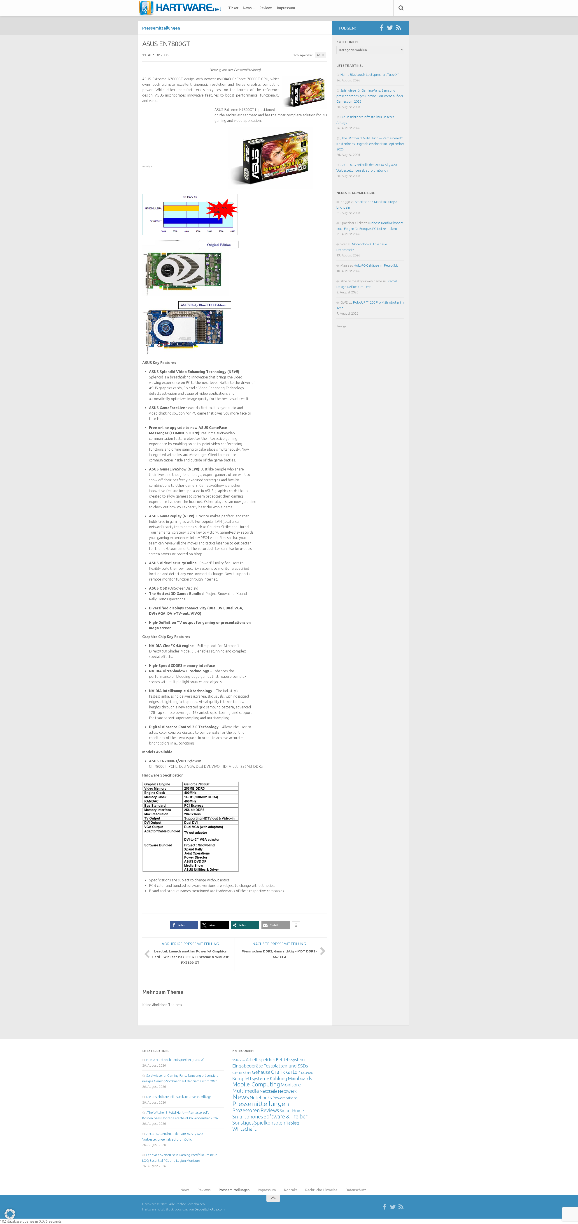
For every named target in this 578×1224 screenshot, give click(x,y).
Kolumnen (307, 1073)
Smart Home (292, 1110)
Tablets (293, 1123)
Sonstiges (243, 1122)
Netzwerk (287, 1091)
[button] (184, 925)
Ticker (233, 8)
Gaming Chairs (241, 1072)
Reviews (266, 8)
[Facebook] (381, 28)
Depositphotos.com (210, 1209)
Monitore (291, 1084)
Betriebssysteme (291, 1059)
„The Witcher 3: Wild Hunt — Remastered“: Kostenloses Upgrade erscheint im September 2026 (370, 143)
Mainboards (300, 1078)
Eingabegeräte (247, 1065)
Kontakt (290, 1190)
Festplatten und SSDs (285, 1065)
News (247, 8)
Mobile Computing (256, 1084)
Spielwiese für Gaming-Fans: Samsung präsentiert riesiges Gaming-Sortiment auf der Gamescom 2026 (369, 95)
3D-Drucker (238, 1060)
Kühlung (278, 1078)
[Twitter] (390, 28)
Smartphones (247, 1116)
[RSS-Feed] (398, 28)
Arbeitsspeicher (260, 1059)
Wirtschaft (244, 1129)
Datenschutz (355, 1190)
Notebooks (261, 1097)
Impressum (286, 8)
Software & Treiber (286, 1116)
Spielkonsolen (269, 1122)
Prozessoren (246, 1110)
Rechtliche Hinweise (321, 1190)
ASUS (320, 55)
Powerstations (285, 1098)
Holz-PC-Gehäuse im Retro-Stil (376, 265)
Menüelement (181, 8)
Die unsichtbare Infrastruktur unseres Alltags (179, 1097)
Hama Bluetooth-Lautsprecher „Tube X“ (369, 74)
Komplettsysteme (250, 1078)
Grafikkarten (286, 1072)
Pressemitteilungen (161, 28)
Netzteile (268, 1091)
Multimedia (245, 1091)
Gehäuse (261, 1072)
